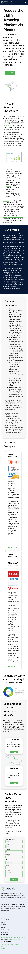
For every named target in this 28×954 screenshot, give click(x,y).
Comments (8, 870)
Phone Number (10, 860)
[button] (25, 2)
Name (7, 844)
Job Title (8, 849)
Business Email (10, 839)
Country (7, 865)
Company (8, 855)
